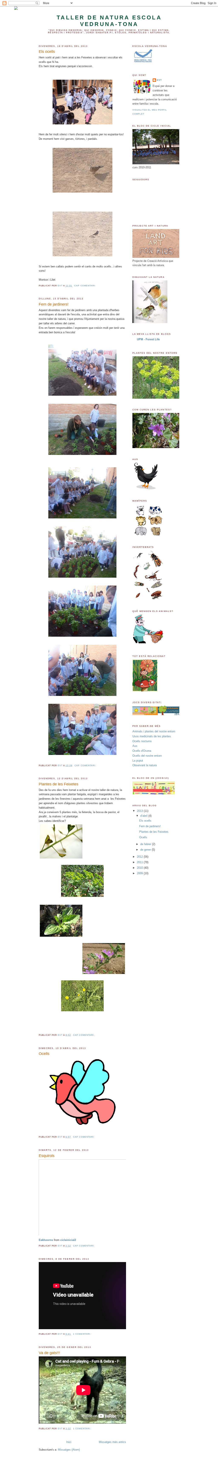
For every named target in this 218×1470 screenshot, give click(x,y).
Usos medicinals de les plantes (151, 736)
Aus (134, 745)
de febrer (146, 844)
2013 (140, 810)
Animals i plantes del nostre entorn (153, 731)
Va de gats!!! (49, 1353)
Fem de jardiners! (54, 304)
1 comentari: (82, 1334)
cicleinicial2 (68, 1240)
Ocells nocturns (142, 741)
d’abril (144, 815)
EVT (159, 80)
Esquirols (46, 1156)
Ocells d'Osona (141, 750)
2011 (140, 862)
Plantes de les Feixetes (58, 784)
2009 (140, 873)
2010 (140, 867)
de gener (146, 849)
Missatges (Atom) (69, 1449)
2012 (140, 856)
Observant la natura (144, 765)
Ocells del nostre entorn (147, 755)
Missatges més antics (112, 1442)
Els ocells (47, 51)
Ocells (44, 1054)
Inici (68, 1442)
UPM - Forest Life (148, 339)
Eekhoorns (46, 1240)
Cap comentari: (85, 285)
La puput (137, 760)
